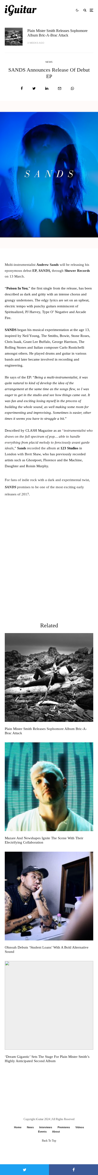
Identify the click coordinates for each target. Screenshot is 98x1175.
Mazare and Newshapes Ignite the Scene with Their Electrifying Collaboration (44, 840)
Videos (79, 1127)
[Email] (59, 88)
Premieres (64, 1127)
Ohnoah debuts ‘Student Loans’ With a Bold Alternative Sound (46, 949)
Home (17, 1127)
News (49, 62)
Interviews (45, 1127)
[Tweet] (34, 88)
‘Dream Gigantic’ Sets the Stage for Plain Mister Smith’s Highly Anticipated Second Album (47, 1059)
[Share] (22, 88)
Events (42, 1131)
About (56, 1131)
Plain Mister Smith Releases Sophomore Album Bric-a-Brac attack (57, 33)
